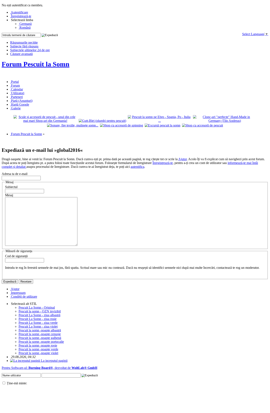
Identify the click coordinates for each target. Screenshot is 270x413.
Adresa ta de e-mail (14, 174)
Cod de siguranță (16, 256)
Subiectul (11, 187)
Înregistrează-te (163, 163)
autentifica (137, 166)
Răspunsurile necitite (24, 42)
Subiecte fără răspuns (24, 46)
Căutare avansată (21, 54)
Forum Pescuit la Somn (35, 64)
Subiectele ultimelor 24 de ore (30, 50)
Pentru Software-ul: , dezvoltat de (49, 368)
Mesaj (9, 195)
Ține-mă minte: (16, 383)
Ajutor (182, 159)
